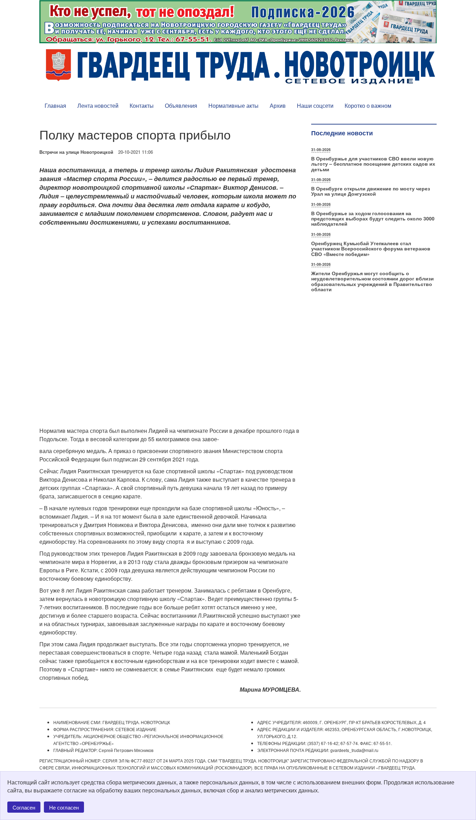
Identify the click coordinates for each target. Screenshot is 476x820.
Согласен (24, 807)
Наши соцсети (315, 105)
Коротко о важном (368, 105)
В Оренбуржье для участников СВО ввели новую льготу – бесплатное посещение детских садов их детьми (373, 164)
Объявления (181, 105)
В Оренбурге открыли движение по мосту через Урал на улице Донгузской (370, 191)
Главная (55, 105)
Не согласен (64, 807)
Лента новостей (97, 105)
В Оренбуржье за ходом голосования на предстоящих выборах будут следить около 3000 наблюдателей (373, 218)
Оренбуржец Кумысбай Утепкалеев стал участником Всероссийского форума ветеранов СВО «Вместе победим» (370, 248)
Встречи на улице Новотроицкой (76, 152)
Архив (278, 105)
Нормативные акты (233, 105)
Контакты (142, 105)
